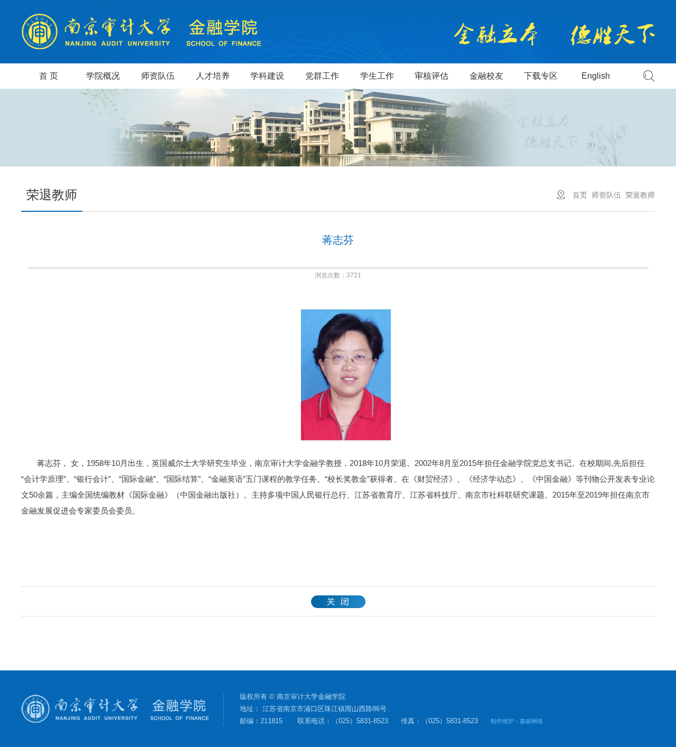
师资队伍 (158, 75)
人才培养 (213, 75)
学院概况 (103, 75)
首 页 (48, 75)
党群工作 (322, 75)
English (595, 75)
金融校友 (486, 75)
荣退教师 (640, 195)
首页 (579, 195)
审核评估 (431, 75)
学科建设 (267, 75)
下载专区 (541, 75)
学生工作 (377, 75)
